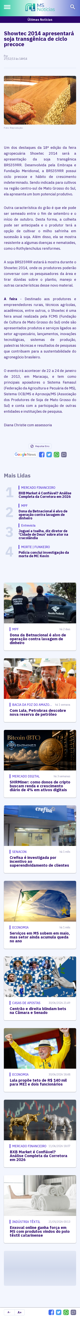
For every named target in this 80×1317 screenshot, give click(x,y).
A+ (20, 1312)
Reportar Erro (42, 446)
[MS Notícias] (40, 8)
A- (9, 1312)
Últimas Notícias (40, 20)
